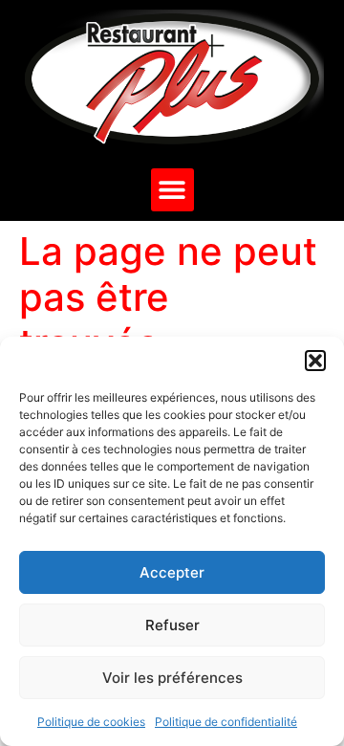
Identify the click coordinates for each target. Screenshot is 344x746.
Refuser (172, 625)
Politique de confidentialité (226, 721)
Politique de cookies (91, 721)
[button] (315, 360)
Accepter (172, 572)
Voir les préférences (172, 678)
